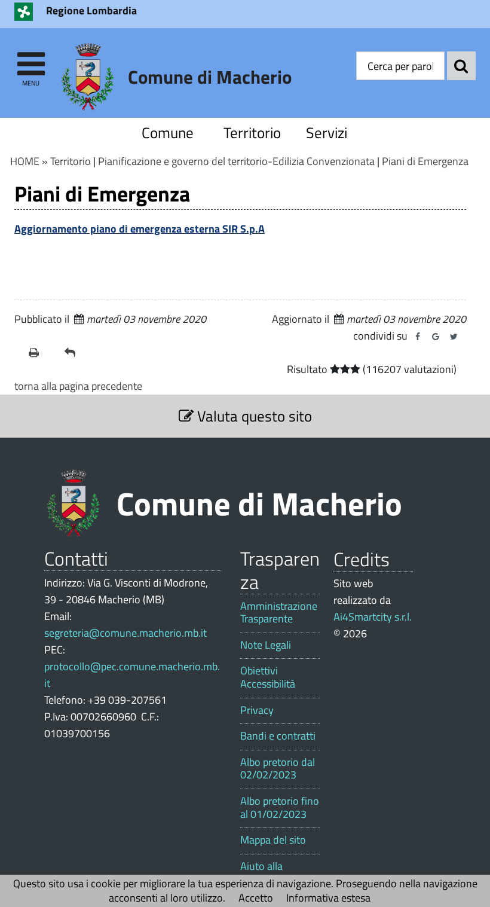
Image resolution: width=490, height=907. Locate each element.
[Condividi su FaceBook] (417, 336)
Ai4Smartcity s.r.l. (372, 617)
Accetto (255, 898)
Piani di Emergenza (425, 161)
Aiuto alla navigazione (267, 872)
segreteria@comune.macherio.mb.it (125, 633)
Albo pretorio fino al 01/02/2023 (279, 807)
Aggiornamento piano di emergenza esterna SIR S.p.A (139, 229)
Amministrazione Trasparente (278, 612)
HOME (24, 161)
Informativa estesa (328, 898)
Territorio (252, 132)
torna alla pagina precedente (78, 386)
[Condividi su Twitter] (453, 336)
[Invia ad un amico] (78, 352)
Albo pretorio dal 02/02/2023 (277, 768)
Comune (168, 132)
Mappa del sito (273, 840)
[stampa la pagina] (42, 352)
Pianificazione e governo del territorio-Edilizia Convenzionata (236, 161)
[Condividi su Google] (435, 336)
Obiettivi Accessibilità (267, 677)
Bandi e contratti (278, 736)
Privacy (257, 710)
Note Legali (265, 645)
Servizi (326, 132)
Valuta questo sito (253, 415)
